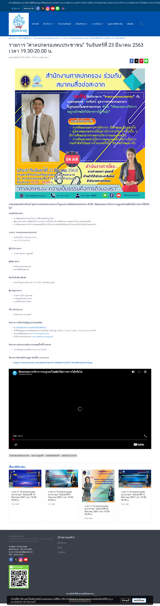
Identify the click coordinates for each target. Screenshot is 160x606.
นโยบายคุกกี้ (31, 601)
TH (65, 8)
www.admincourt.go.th (42, 336)
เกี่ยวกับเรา (47, 24)
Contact (61, 552)
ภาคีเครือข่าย (80, 24)
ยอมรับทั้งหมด (139, 600)
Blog (60, 547)
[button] (141, 24)
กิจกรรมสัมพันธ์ (64, 24)
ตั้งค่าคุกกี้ (125, 600)
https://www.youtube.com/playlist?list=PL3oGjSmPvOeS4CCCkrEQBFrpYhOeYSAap (53, 362)
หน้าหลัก (35, 24)
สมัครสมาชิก (29, 8)
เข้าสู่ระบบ (15, 8)
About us (62, 542)
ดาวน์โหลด (97, 24)
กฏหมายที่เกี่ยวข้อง (115, 24)
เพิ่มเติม (130, 24)
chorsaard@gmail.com (24, 552)
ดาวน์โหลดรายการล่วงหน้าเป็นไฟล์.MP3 (30, 327)
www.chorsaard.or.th (39, 333)
